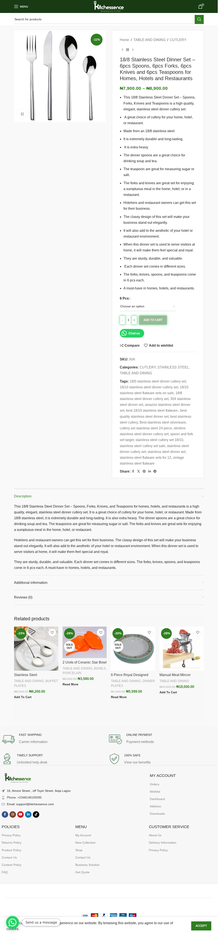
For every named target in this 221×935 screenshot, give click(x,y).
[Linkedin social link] (149, 471)
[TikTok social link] (36, 814)
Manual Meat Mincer (175, 675)
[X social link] (138, 471)
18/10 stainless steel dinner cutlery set (149, 387)
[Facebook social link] (133, 471)
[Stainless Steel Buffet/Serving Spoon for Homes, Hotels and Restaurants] (36, 649)
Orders (154, 784)
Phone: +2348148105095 (24, 797)
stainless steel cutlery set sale (142, 446)
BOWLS (100, 668)
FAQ (5, 872)
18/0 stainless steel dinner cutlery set (158, 381)
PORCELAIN (72, 673)
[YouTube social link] (20, 814)
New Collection (85, 842)
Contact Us (9, 857)
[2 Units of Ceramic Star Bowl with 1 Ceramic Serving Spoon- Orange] (85, 642)
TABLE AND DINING (149, 40)
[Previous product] (122, 49)
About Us (155, 835)
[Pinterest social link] (144, 471)
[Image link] (18, 778)
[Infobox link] (55, 739)
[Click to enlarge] (22, 114)
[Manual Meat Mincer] (181, 649)
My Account (83, 835)
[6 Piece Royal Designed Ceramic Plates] (133, 649)
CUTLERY (178, 40)
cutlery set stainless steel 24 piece (146, 428)
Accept (201, 925)
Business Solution (87, 865)
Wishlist (155, 791)
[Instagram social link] (12, 814)
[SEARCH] (199, 19)
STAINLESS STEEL (173, 367)
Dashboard (157, 799)
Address (155, 806)
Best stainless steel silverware (163, 422)
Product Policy (11, 850)
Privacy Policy (11, 835)
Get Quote (82, 872)
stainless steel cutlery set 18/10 (159, 440)
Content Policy (11, 865)
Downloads (157, 813)
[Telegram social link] (155, 471)
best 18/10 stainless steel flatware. (152, 410)
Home (124, 40)
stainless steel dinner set (166, 452)
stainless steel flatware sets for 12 (145, 457)
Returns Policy (11, 842)
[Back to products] (127, 49)
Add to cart (153, 320)
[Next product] (132, 49)
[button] (12, 922)
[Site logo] (109, 6)
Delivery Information (162, 842)
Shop (78, 850)
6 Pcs (124, 298)
